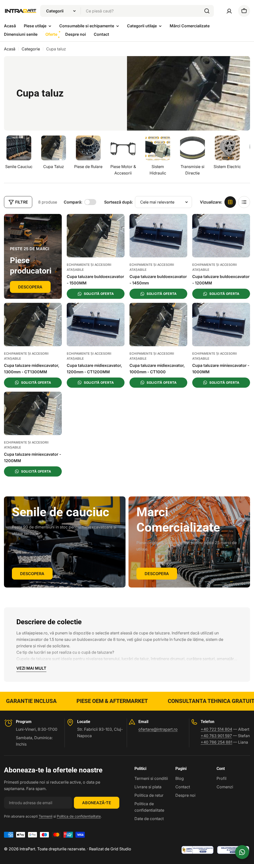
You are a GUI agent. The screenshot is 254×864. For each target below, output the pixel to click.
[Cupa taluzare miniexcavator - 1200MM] (33, 413)
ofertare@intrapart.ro (158, 729)
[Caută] (207, 11)
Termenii (45, 816)
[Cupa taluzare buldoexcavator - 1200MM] (221, 235)
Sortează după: (118, 202)
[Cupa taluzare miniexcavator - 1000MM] (221, 324)
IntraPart (27, 848)
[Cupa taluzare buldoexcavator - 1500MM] (96, 235)
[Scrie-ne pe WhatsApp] (242, 852)
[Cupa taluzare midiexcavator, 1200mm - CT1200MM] (96, 324)
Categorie (31, 48)
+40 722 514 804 (216, 729)
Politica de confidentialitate (79, 816)
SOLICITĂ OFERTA (99, 294)
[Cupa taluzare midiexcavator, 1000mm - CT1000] (158, 324)
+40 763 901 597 (216, 735)
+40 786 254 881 (216, 742)
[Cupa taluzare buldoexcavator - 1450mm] (158, 235)
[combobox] (127, 11)
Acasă (9, 48)
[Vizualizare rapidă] (117, 225)
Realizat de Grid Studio (110, 848)
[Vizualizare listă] (244, 202)
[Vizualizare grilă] (230, 202)
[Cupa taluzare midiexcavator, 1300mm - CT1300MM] (33, 324)
